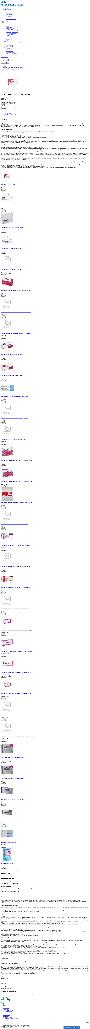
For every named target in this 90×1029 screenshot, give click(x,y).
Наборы (7, 35)
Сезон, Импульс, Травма (11, 53)
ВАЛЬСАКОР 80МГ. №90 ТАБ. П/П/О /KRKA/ (12, 820)
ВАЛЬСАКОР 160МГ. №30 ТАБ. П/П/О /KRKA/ (12, 757)
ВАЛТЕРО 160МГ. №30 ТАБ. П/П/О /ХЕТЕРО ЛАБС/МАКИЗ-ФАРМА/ (18, 715)
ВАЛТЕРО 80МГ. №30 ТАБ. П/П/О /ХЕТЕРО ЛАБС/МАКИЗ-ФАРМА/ (17, 736)
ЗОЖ (4, 24)
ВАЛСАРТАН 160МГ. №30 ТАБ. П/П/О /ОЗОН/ (12, 206)
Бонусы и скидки (7, 9)
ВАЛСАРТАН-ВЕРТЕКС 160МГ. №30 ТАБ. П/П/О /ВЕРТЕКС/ (15, 545)
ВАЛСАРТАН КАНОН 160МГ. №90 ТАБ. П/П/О (12, 354)
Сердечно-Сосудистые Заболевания (11, 68)
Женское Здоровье (10, 49)
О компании (6, 10)
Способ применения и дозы (9, 114)
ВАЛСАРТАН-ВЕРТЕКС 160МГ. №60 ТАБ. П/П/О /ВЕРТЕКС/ (15, 566)
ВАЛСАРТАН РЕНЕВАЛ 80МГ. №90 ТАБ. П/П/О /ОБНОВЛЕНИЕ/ (16, 481)
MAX (6, 1020)
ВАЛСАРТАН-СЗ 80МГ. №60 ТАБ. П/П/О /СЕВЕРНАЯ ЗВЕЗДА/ (16, 693)
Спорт (7, 40)
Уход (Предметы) (9, 46)
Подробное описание (8, 116)
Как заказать (8, 16)
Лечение (5, 41)
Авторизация (6, 60)
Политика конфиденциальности (10, 1018)
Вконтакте (3, 1020)
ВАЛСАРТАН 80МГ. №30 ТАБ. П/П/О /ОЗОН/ (11, 248)
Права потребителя (7, 1011)
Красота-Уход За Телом (11, 34)
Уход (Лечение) (9, 45)
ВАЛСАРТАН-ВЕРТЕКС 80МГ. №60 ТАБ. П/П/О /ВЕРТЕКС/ (15, 608)
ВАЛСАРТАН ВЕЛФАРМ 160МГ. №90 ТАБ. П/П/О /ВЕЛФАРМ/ (16, 312)
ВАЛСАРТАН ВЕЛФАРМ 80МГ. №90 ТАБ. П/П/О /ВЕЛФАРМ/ (16, 333)
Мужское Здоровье (10, 52)
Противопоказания (7, 113)
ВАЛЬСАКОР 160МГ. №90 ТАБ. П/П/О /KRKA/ (12, 778)
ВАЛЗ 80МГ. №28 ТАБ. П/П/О (8, 184)
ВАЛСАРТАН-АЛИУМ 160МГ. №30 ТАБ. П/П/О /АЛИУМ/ (14, 524)
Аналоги (5, 115)
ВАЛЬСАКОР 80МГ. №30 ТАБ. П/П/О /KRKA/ (12, 799)
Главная (5, 65)
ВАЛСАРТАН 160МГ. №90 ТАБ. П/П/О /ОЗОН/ (12, 227)
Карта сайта (5, 1012)
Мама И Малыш (9, 51)
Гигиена (7, 26)
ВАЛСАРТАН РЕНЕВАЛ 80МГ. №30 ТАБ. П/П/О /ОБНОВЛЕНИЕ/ (16, 460)
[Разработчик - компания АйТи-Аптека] (6, 1027)
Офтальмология (9, 38)
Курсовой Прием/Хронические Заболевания (16, 42)
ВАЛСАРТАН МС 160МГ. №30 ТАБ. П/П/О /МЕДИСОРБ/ (14, 396)
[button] (72, 1027)
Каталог (2, 22)
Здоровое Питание (10, 28)
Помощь (5, 15)
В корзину (3, 274)
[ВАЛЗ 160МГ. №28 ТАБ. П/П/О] (13, 91)
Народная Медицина (10, 36)
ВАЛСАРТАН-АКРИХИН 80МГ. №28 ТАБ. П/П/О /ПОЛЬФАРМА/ (16, 502)
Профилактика (9, 39)
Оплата (7, 17)
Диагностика (9, 27)
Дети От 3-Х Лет (9, 48)
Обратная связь (9, 14)
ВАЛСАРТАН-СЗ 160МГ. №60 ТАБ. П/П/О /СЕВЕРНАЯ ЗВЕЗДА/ (16, 651)
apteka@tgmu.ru (6, 1016)
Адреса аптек (6, 8)
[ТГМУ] (87, 1022)
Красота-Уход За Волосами (12, 32)
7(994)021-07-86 (4, 21)
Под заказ (3, 108)
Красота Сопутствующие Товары (13, 30)
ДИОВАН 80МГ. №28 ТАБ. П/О (8, 863)
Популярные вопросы (11, 19)
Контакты (8, 13)
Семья (4, 47)
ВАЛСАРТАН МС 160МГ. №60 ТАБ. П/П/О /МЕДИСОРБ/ (14, 418)
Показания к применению (9, 112)
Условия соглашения (7, 1017)
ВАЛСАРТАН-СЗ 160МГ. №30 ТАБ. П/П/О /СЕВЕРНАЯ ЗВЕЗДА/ (16, 630)
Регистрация (6, 59)
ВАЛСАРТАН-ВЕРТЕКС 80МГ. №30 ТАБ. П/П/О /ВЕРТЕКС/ (15, 587)
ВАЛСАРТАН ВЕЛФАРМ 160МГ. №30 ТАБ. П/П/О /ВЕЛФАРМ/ (16, 290)
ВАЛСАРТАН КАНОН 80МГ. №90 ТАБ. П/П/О (12, 375)
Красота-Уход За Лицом (11, 33)
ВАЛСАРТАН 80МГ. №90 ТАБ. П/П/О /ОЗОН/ (11, 269)
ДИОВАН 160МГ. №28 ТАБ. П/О (8, 842)
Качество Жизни (9, 29)
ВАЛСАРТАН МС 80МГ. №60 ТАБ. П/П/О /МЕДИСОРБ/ (14, 439)
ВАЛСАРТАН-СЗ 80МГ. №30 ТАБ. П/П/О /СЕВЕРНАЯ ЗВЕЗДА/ (16, 672)
